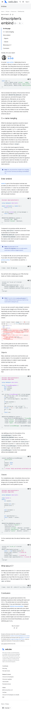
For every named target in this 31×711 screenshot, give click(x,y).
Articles (3, 6)
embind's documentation (16, 606)
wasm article (10, 62)
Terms (2, 704)
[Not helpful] (13, 14)
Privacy (7, 704)
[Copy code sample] (30, 79)
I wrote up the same (21, 298)
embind (3, 183)
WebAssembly (21, 11)
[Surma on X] (8, 59)
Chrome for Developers (8, 676)
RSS (3, 697)
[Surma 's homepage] (12, 59)
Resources (13, 11)
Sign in (27, 1)
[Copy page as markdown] (20, 23)
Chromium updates (7, 679)
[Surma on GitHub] (10, 59)
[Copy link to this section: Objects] (8, 353)
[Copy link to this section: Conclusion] (11, 593)
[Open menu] (2, 2)
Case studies (5, 681)
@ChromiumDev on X (7, 690)
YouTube (4, 692)
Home (2, 11)
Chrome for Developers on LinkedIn (10, 694)
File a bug (4, 668)
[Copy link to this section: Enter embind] (13, 179)
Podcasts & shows (6, 684)
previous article (5, 260)
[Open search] (20, 2)
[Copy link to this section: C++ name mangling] (18, 118)
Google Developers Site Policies (17, 639)
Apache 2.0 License (24, 637)
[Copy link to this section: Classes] (8, 475)
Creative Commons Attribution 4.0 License (19, 635)
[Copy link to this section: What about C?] (14, 566)
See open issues (6, 670)
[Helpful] (10, 14)
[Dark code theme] (28, 79)
